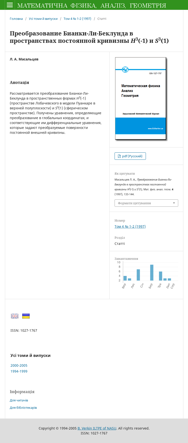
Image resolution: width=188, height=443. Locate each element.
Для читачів (19, 400)
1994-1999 (19, 371)
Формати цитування (134, 203)
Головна (16, 18)
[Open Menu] (10, 5)
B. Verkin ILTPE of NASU (97, 428)
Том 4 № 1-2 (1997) (77, 18)
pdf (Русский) (131, 156)
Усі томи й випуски (43, 18)
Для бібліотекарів (23, 407)
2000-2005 (19, 365)
